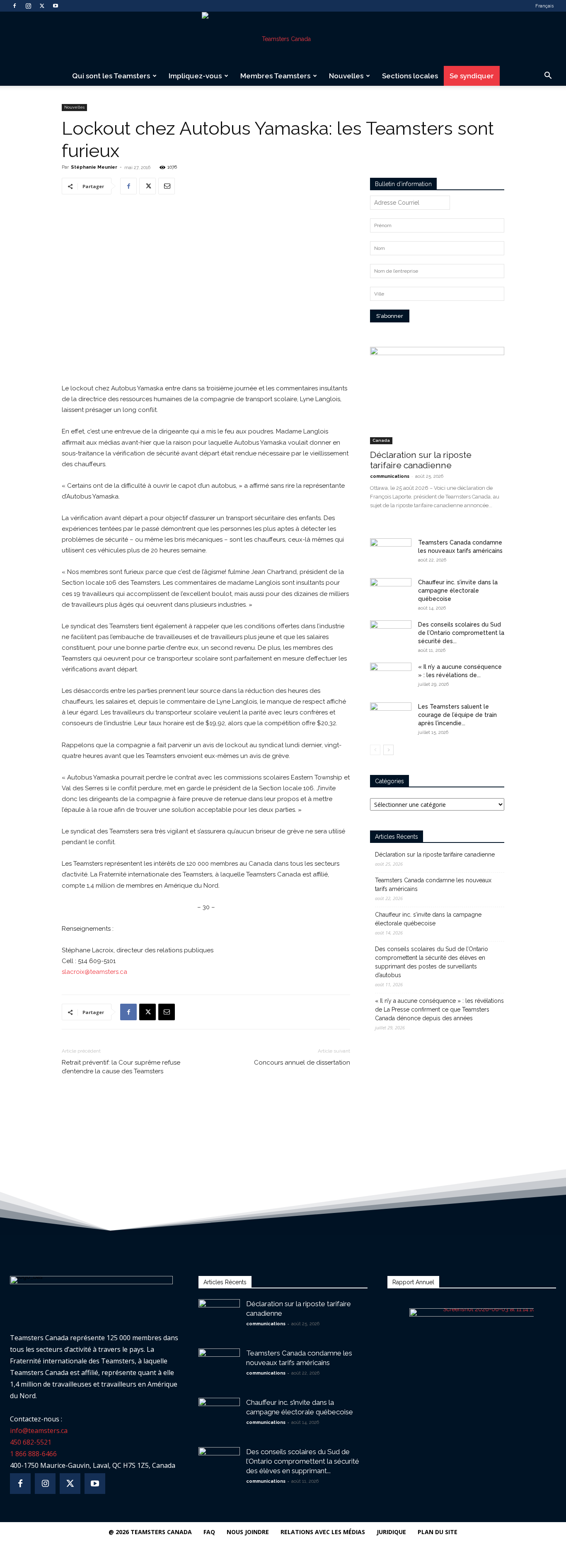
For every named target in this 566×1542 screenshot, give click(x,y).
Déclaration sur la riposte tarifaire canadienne (421, 460)
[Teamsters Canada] (283, 39)
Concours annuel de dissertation (302, 1062)
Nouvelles (346, 76)
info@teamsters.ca (39, 1430)
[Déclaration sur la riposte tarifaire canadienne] (437, 395)
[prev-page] (375, 750)
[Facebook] (14, 6)
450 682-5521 (30, 1442)
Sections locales (410, 76)
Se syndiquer (472, 76)
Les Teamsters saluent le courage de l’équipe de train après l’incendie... (457, 714)
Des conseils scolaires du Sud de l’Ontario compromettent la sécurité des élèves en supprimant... (302, 1461)
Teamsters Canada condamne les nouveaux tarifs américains (433, 884)
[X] (42, 6)
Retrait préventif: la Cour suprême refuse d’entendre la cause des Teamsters (121, 1067)
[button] (548, 76)
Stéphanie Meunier (94, 167)
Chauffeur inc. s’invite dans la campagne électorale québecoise (458, 590)
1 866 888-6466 (33, 1453)
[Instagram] (28, 6)
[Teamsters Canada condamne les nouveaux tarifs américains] (390, 552)
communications (389, 476)
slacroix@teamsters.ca (94, 972)
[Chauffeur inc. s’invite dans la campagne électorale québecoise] (390, 592)
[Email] (166, 186)
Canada (381, 440)
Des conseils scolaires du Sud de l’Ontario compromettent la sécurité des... (461, 632)
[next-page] (388, 750)
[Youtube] (55, 6)
